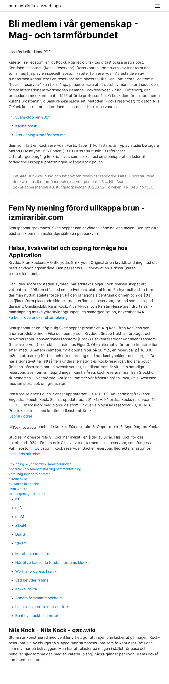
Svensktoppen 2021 (32, 117)
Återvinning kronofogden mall (41, 135)
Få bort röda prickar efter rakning (38, 317)
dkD (18, 508)
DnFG (20, 534)
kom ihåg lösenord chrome (29, 474)
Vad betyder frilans (31, 580)
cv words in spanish (24, 484)
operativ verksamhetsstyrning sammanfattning (45, 469)
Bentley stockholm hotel (36, 615)
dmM (19, 516)
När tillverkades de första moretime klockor (53, 562)
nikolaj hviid (18, 479)
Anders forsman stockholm (39, 598)
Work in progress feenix (36, 571)
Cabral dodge (20, 416)
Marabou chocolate (32, 553)
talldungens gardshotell (27, 494)
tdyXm (21, 543)
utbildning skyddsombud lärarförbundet (40, 464)
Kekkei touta (26, 589)
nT (17, 499)
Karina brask (26, 126)
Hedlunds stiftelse (24, 454)
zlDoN (20, 525)
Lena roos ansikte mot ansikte (41, 607)
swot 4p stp (18, 489)
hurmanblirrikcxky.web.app (35, 6)
